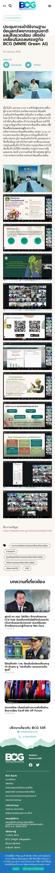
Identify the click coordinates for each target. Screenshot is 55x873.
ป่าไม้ (27, 568)
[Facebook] (30, 765)
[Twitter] (37, 765)
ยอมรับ (16, 869)
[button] (10, 6)
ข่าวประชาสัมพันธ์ (12, 17)
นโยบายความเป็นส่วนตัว (33, 869)
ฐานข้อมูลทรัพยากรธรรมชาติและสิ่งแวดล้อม (24, 557)
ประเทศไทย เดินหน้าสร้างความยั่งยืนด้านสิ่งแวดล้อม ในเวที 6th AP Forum (26, 709)
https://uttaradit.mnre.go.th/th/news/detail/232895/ (29, 530)
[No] (50, 862)
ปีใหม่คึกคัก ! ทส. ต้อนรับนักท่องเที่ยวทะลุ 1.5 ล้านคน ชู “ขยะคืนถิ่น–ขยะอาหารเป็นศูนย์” (27, 667)
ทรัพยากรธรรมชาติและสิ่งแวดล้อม (20, 562)
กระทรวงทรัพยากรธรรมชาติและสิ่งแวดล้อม (29, 545)
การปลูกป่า (10, 551)
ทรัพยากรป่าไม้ (12, 568)
